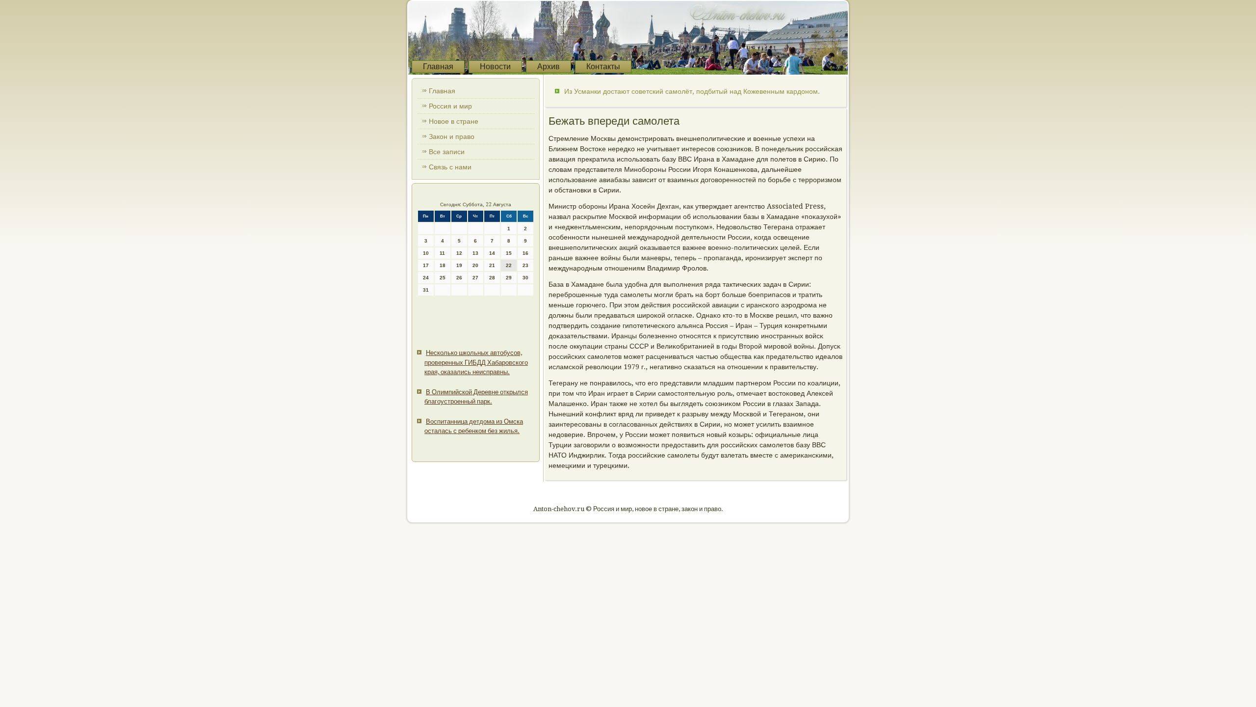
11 (442, 253)
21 (492, 265)
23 (525, 265)
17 (426, 265)
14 (492, 253)
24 (426, 277)
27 (475, 277)
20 (475, 265)
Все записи (447, 152)
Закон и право (451, 136)
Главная (438, 66)
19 (459, 265)
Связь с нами (450, 167)
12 (459, 253)
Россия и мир (450, 106)
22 (509, 265)
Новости (495, 66)
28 (492, 277)
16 (525, 253)
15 (509, 253)
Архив (548, 66)
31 (426, 290)
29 (509, 277)
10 (426, 253)
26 (459, 277)
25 (442, 277)
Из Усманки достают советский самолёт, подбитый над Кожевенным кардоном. (692, 91)
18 (442, 265)
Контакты (603, 66)
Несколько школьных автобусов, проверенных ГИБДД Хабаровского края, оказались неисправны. (476, 362)
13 (475, 253)
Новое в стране (453, 121)
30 (525, 277)
